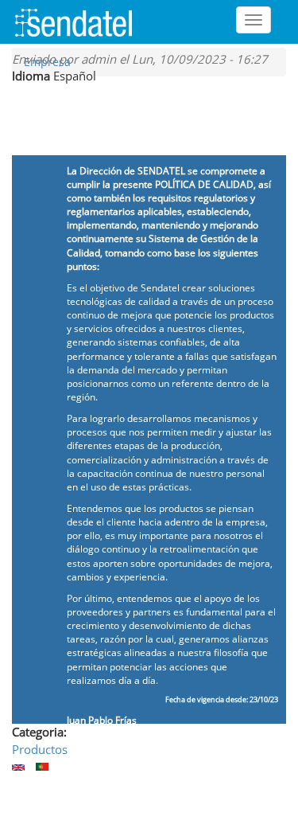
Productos (40, 749)
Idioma (31, 76)
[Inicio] (79, 21)
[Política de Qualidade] (42, 767)
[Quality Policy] (18, 767)
